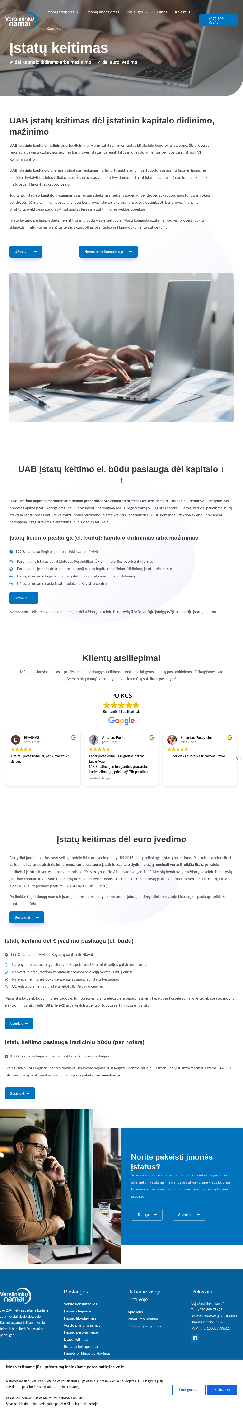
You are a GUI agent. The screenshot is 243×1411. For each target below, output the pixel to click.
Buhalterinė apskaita (81, 1347)
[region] (121, 1385)
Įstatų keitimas (76, 1339)
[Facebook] (195, 1338)
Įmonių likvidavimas (80, 1318)
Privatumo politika (142, 1319)
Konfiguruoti (189, 1390)
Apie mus (135, 1312)
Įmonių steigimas (78, 1311)
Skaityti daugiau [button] (72, 778)
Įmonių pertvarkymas (81, 1332)
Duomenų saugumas (144, 1326)
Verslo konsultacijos (80, 1304)
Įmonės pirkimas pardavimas (87, 1353)
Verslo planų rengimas (82, 1325)
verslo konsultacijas (62, 612)
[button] (76, 12)
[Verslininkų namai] (21, 20)
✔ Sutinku (222, 1390)
